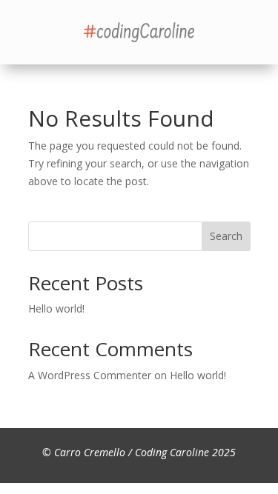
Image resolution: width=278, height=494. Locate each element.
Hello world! (56, 308)
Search (226, 236)
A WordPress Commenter (89, 375)
